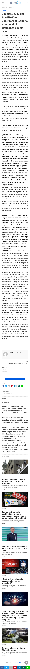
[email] (11, 667)
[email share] (9, 386)
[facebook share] (3, 386)
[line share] (22, 386)
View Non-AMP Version (19, 662)
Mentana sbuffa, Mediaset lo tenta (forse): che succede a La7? (14, 548)
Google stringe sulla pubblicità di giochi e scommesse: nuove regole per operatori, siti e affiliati (14, 515)
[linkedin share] (15, 386)
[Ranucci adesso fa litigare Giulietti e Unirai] (15, 635)
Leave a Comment (15, 378)
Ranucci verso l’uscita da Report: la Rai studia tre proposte (13, 481)
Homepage (4, 7)
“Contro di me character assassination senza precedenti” (13, 581)
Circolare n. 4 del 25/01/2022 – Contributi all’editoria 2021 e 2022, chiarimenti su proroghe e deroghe (15, 420)
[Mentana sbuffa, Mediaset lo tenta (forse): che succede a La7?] (15, 534)
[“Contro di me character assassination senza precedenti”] (15, 566)
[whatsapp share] (19, 386)
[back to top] (26, 663)
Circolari (11, 7)
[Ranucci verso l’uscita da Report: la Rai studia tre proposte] (15, 467)
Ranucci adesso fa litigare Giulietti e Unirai (13, 649)
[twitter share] (6, 386)
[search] (27, 2)
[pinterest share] (12, 386)
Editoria (4, 475)
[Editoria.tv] (14, 2)
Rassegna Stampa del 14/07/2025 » (18, 363)
